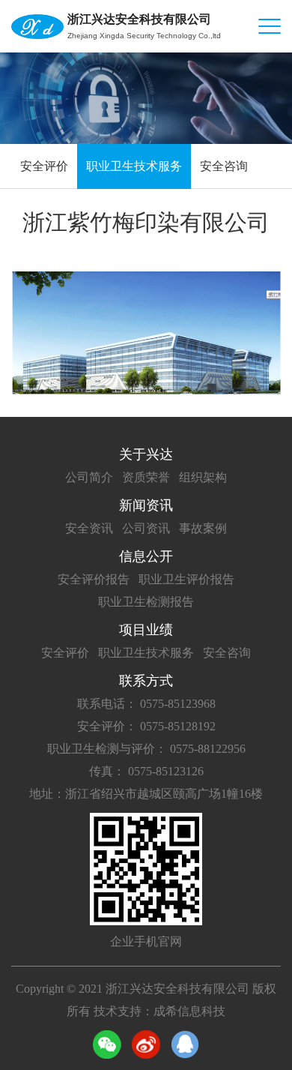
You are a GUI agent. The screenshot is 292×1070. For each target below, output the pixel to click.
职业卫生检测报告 (146, 601)
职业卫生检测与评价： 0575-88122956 (146, 748)
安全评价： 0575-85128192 (146, 726)
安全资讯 (89, 528)
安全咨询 (224, 166)
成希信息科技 (189, 1011)
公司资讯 (146, 528)
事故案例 (203, 528)
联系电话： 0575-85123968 (146, 703)
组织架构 (203, 477)
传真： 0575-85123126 (146, 771)
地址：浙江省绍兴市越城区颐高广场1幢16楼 (146, 793)
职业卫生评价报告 (186, 579)
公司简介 (89, 477)
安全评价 (44, 166)
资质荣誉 (146, 477)
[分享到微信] (107, 1044)
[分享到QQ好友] (185, 1044)
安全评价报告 (94, 579)
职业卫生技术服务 (134, 166)
